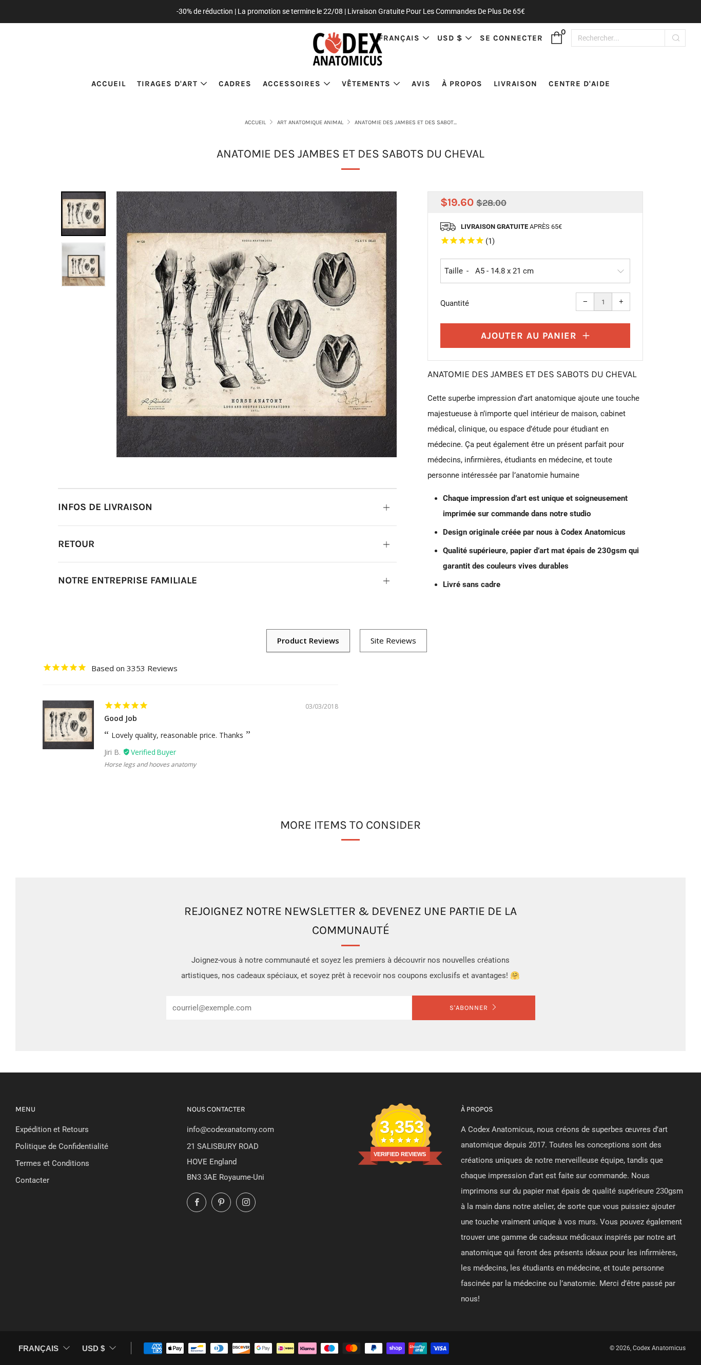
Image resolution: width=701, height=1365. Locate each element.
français (399, 38)
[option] (256, 324)
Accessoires (292, 83)
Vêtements (366, 83)
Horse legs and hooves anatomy (150, 764)
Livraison (515, 83)
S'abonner (469, 1007)
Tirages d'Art (167, 83)
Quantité (454, 303)
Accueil (108, 83)
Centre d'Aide (579, 83)
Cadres (235, 83)
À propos (462, 83)
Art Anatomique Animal (310, 122)
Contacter (32, 1180)
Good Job (120, 718)
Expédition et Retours (52, 1129)
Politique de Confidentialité (61, 1146)
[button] (83, 213)
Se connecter (511, 38)
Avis (421, 83)
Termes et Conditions (52, 1163)
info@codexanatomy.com (230, 1129)
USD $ (449, 38)
